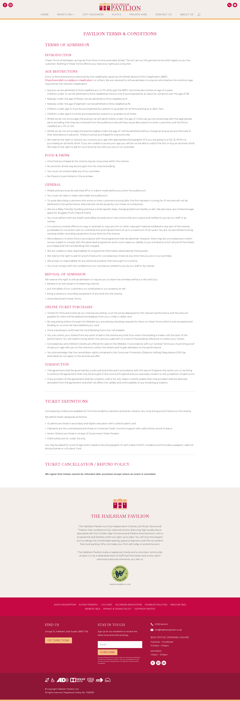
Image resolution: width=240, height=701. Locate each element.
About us (186, 15)
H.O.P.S (116, 15)
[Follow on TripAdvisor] (164, 663)
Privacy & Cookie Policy (117, 609)
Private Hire (138, 15)
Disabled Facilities (156, 605)
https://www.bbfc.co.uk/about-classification (68, 80)
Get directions (58, 640)
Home (45, 15)
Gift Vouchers (93, 15)
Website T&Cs (92, 609)
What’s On (64, 15)
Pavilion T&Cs (178, 605)
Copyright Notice (144, 609)
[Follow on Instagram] (10, 5)
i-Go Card (106, 605)
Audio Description (65, 605)
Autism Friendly (88, 605)
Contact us (164, 15)
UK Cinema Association (128, 605)
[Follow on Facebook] (5, 5)
